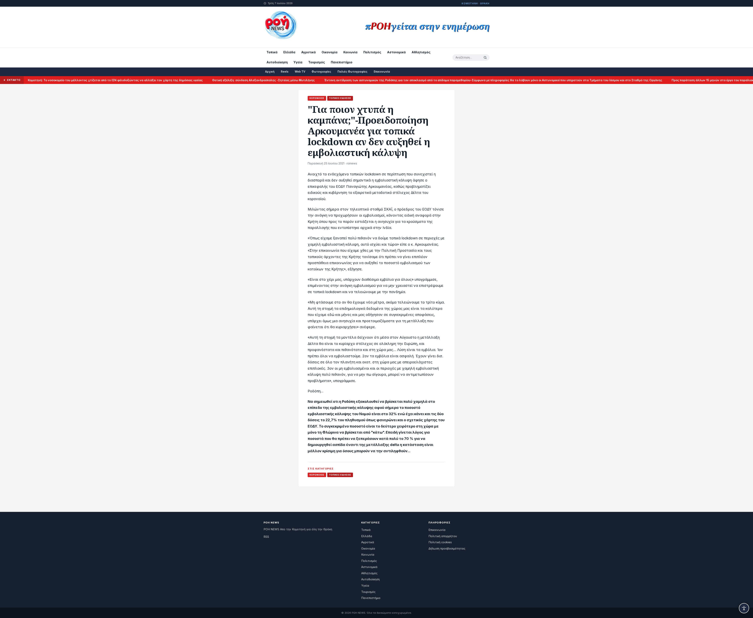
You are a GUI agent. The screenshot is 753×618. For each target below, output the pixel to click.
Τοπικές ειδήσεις (340, 98)
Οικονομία (329, 52)
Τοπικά (271, 52)
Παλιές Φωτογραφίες (352, 71)
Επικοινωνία (382, 71)
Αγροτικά (308, 52)
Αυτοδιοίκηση (277, 62)
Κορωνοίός (316, 98)
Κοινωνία (350, 52)
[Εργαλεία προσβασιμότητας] (744, 608)
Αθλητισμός (421, 52)
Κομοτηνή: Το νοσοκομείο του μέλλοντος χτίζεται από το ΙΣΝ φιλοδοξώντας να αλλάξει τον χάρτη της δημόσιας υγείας (91, 80)
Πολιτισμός (372, 52)
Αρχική (270, 71)
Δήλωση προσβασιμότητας (446, 548)
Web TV (300, 71)
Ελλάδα (289, 52)
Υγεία (298, 62)
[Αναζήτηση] (485, 57)
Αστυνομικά (396, 52)
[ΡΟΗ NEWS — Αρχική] (281, 27)
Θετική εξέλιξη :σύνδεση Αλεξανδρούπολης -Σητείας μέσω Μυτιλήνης (240, 80)
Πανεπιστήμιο (341, 62)
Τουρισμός (316, 62)
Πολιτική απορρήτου (442, 536)
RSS (266, 537)
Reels (284, 71)
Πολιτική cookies (440, 542)
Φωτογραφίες (321, 71)
